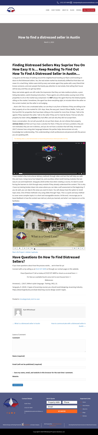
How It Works (86, 405)
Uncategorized (25, 299)
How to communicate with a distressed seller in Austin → (68, 324)
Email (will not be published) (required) (27, 364)
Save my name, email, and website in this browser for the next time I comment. (43, 372)
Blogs (84, 412)
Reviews (85, 416)
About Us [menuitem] (65, 10)
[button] (49, 158)
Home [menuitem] (47, 10)
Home (84, 402)
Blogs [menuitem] (72, 10)
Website (15, 376)
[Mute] (81, 173)
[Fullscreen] (84, 173)
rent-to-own (35, 299)
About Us (85, 409)
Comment (16, 338)
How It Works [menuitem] (55, 10)
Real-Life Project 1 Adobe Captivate (25, 252)
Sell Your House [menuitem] (89, 10)
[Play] (14, 173)
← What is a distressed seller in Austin (26, 323)
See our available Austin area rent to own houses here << (50, 277)
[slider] (48, 173)
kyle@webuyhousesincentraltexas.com (85, 2)
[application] (49, 158)
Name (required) (18, 356)
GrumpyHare (27, 424)
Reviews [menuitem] (78, 10)
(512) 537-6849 (65, 2)
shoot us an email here (67, 273)
